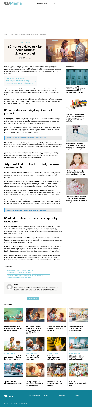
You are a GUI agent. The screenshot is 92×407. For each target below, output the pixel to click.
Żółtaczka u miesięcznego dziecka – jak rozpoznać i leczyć (78, 383)
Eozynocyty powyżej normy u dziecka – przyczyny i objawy (76, 328)
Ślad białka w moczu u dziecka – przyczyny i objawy (55, 383)
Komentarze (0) (33, 298)
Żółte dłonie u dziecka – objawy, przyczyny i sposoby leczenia (55, 358)
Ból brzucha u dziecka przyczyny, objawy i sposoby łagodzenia (76, 358)
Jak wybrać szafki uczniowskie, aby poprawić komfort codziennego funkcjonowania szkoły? (75, 89)
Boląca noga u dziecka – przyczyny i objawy (19, 277)
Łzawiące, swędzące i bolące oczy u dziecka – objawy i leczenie (34, 383)
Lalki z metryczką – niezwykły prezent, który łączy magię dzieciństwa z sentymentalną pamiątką (76, 199)
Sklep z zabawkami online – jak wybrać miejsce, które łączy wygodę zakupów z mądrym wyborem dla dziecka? (75, 118)
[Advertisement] (46, 17)
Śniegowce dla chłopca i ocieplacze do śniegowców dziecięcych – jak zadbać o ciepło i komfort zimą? (75, 146)
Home (5, 34)
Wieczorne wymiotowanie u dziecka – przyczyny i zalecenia (56, 328)
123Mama (8, 396)
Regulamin (62, 395)
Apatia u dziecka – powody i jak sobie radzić (19, 272)
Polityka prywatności (34, 395)
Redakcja (77, 395)
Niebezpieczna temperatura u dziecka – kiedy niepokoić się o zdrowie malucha (28, 274)
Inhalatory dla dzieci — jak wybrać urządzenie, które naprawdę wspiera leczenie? (76, 173)
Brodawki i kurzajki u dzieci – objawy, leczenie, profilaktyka (35, 358)
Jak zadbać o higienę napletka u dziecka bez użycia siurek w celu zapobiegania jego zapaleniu (34, 330)
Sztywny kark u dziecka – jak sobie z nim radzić (20, 270)
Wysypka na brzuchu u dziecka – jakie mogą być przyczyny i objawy (13, 328)
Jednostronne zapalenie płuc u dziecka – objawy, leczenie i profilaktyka (13, 358)
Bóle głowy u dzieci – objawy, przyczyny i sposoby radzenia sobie (25, 275)
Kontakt (46, 395)
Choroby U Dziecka (13, 34)
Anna (24, 57)
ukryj (24, 78)
